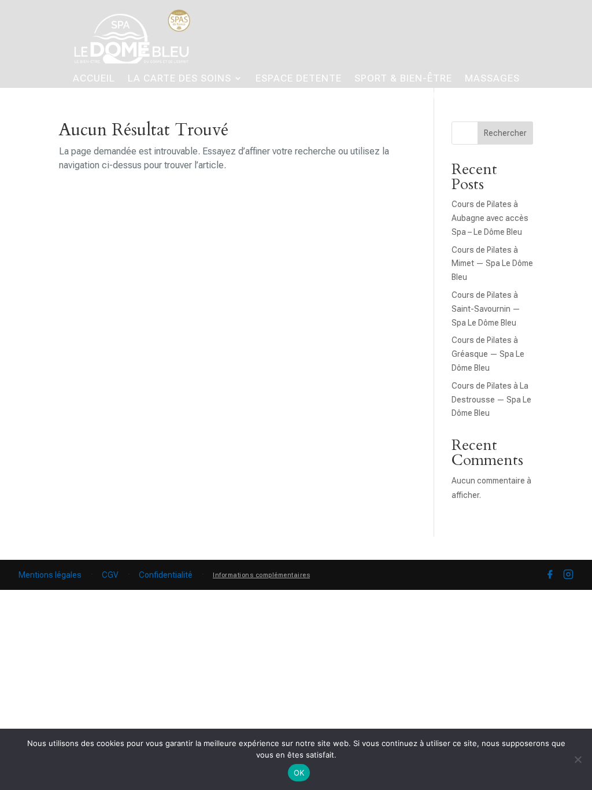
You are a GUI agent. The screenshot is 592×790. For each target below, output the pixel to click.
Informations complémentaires (261, 575)
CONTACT (491, 96)
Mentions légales (50, 575)
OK (299, 772)
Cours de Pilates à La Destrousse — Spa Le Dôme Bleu (491, 399)
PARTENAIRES (420, 96)
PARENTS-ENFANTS (124, 96)
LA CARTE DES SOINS (179, 79)
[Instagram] (568, 575)
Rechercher (505, 133)
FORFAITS (210, 96)
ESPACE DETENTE (299, 79)
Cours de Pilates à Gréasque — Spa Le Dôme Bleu (488, 353)
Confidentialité (166, 575)
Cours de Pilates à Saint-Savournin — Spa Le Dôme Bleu (486, 308)
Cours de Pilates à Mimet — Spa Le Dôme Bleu (492, 263)
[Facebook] (550, 575)
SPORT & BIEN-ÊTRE (403, 79)
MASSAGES (492, 79)
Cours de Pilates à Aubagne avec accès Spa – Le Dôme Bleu (490, 218)
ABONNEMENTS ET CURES (310, 96)
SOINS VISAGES (182, 111)
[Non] (577, 759)
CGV (110, 575)
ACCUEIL (94, 79)
